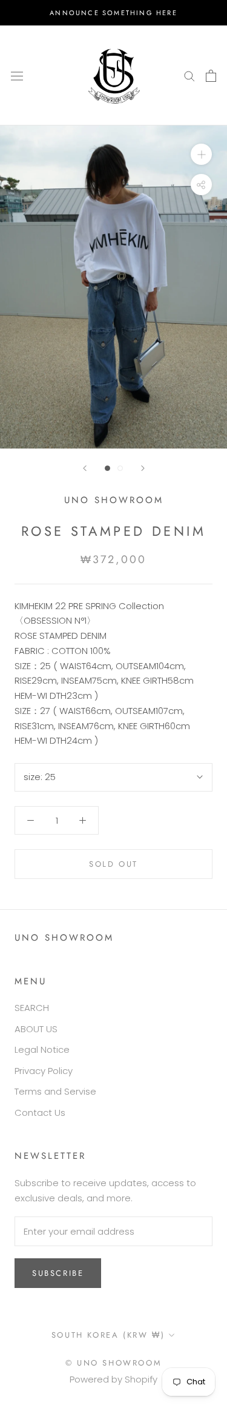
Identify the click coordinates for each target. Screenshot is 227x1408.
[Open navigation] (17, 75)
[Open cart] (211, 76)
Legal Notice (42, 1049)
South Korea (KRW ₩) (108, 1335)
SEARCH (32, 1007)
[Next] (143, 468)
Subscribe (58, 1273)
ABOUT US (36, 1029)
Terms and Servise (55, 1091)
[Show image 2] (120, 468)
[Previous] (85, 468)
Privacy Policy (44, 1070)
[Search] (189, 75)
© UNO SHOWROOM (113, 1363)
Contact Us (40, 1112)
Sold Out (113, 864)
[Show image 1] (107, 468)
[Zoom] (201, 154)
